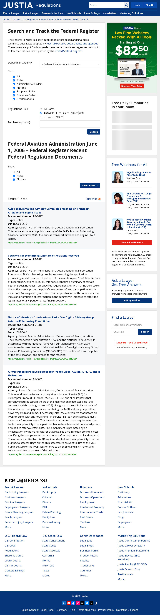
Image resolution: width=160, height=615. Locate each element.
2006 (75, 19)
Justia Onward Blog (129, 569)
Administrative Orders (29, 84)
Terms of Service (86, 610)
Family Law (48, 517)
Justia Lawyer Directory (131, 545)
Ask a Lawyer (31, 13)
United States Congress (68, 51)
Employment (87, 502)
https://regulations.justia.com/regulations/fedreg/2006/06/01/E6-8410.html (43, 358)
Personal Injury (51, 522)
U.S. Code (10, 545)
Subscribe (92, 199)
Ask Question (132, 300)
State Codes (49, 545)
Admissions (124, 497)
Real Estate (86, 517)
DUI (44, 507)
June (82, 19)
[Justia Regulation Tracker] (18, 5)
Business (86, 487)
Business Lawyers (15, 497)
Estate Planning (51, 512)
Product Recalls (89, 555)
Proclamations (25, 99)
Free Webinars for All (129, 164)
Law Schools (73, 13)
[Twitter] (91, 603)
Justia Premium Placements (134, 550)
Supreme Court (14, 555)
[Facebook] (73, 603)
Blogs (121, 517)
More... (8, 527)
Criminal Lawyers (15, 502)
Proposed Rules (25, 91)
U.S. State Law (52, 536)
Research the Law (52, 13)
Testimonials (125, 574)
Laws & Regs (92, 13)
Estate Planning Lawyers (19, 512)
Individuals (49, 487)
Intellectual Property (92, 507)
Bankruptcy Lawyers (17, 492)
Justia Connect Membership (134, 540)
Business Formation (91, 492)
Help (72, 610)
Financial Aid (125, 502)
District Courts (13, 565)
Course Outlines (127, 507)
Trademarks (87, 565)
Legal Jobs (86, 540)
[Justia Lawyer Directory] (96, 603)
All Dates (49, 109)
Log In (137, 5)
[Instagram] (78, 603)
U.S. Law (15, 19)
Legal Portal (47, 610)
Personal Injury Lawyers (19, 522)
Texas (45, 570)
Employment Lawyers (17, 507)
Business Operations (92, 497)
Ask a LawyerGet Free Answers (127, 282)
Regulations (12, 550)
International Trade (91, 512)
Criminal (47, 497)
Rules (19, 80)
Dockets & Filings (15, 570)
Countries (86, 570)
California (48, 555)
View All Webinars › (132, 242)
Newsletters (110, 13)
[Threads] (82, 603)
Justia (6, 19)
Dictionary (124, 492)
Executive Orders (26, 95)
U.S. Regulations (30, 19)
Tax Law (85, 522)
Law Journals (125, 512)
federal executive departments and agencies (72, 43)
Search (94, 131)
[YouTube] (69, 603)
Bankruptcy (49, 492)
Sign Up (150, 5)
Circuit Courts (13, 560)
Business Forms (89, 550)
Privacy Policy (106, 610)
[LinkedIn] (64, 603)
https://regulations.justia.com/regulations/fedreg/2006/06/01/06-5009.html (43, 454)
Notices (21, 87)
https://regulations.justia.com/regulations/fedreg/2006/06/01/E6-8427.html (43, 242)
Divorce (46, 502)
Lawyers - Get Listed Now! (132, 342)
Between (49, 112)
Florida (46, 560)
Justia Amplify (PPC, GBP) (132, 564)
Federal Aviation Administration (55, 19)
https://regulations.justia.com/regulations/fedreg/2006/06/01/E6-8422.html (43, 304)
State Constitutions (53, 540)
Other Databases (91, 536)
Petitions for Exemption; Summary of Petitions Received (43, 255)
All (18, 76)
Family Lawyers (13, 517)
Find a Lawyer (11, 13)
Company (62, 610)
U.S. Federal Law (16, 536)
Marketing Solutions (131, 13)
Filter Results (90, 185)
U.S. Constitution (14, 540)
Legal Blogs (87, 545)
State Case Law (51, 550)
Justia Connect (30, 610)
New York (48, 565)
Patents (84, 560)
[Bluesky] (87, 603)
